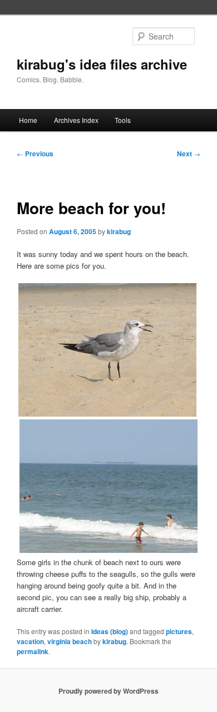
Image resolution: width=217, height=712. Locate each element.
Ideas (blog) (109, 631)
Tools (123, 120)
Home (28, 120)
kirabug (119, 231)
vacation (30, 641)
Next (188, 154)
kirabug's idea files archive (102, 64)
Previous (35, 154)
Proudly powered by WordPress (108, 691)
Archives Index (76, 120)
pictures (179, 631)
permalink (32, 651)
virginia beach (69, 641)
